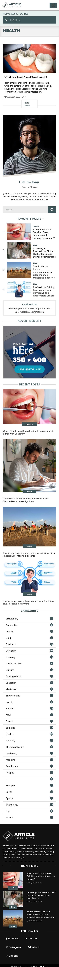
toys (29, 811)
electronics (29, 689)
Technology (29, 804)
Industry (29, 740)
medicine (29, 759)
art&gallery (29, 618)
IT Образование (29, 747)
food (29, 714)
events (29, 702)
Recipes (29, 772)
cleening (29, 657)
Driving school (29, 676)
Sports (29, 798)
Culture (29, 670)
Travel (29, 817)
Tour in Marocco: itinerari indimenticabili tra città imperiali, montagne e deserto (44, 272)
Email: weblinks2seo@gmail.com (29, 311)
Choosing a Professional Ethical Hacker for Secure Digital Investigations (44, 252)
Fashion (29, 708)
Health (36, 226)
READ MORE (32, 104)
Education (29, 682)
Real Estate (29, 766)
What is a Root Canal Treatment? (25, 77)
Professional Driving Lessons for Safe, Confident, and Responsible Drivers (44, 291)
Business (29, 644)
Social (29, 791)
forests (29, 721)
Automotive (29, 625)
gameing (29, 727)
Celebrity (29, 650)
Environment (29, 695)
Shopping (29, 785)
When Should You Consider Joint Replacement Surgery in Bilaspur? (44, 233)
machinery (29, 753)
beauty (29, 631)
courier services (29, 663)
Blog (35, 245)
